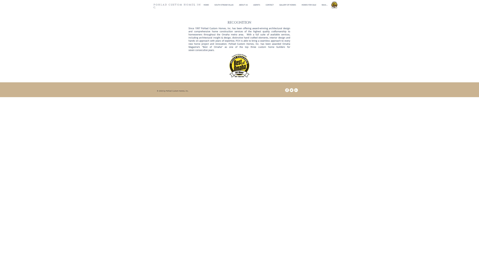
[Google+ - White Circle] (296, 90)
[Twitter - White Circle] (291, 90)
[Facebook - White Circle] (287, 90)
